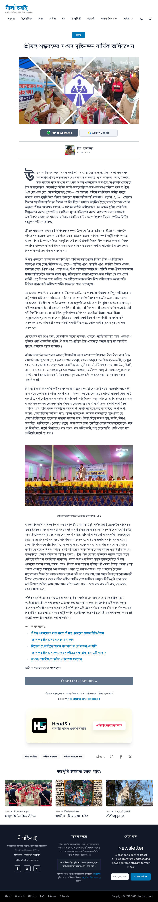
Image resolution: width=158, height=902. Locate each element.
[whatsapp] (36, 868)
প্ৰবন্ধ (41, 19)
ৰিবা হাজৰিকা (85, 148)
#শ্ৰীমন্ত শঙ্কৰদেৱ (50, 757)
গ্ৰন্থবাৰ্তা (91, 19)
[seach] (150, 19)
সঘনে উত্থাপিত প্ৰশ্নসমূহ (91, 878)
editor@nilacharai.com (27, 860)
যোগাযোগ (97, 874)
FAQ (42, 896)
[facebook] (17, 868)
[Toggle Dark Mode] (141, 19)
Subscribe (140, 876)
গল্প (63, 19)
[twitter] (27, 868)
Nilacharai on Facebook (84, 699)
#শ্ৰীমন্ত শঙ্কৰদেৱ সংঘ (73, 757)
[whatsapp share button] (111, 756)
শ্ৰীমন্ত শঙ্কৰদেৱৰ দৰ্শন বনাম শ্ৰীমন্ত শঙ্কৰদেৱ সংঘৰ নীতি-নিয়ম (67, 633)
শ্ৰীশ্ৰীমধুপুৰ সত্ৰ (115, 816)
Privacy (52, 896)
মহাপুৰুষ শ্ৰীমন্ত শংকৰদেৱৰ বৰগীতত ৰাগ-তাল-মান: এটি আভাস (68, 653)
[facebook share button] (121, 756)
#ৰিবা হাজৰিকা (31, 757)
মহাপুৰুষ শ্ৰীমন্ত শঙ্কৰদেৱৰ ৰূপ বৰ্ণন (52, 640)
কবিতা (53, 19)
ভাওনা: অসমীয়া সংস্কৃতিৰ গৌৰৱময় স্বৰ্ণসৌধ (56, 659)
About (8, 896)
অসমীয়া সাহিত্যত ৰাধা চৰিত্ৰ (72, 816)
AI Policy (32, 896)
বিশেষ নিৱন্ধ (26, 19)
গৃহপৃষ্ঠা (11, 19)
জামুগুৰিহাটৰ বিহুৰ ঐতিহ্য (20, 816)
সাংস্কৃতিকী (76, 19)
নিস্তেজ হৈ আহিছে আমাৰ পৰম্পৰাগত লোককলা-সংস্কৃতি (64, 646)
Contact (19, 896)
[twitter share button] (130, 756)
